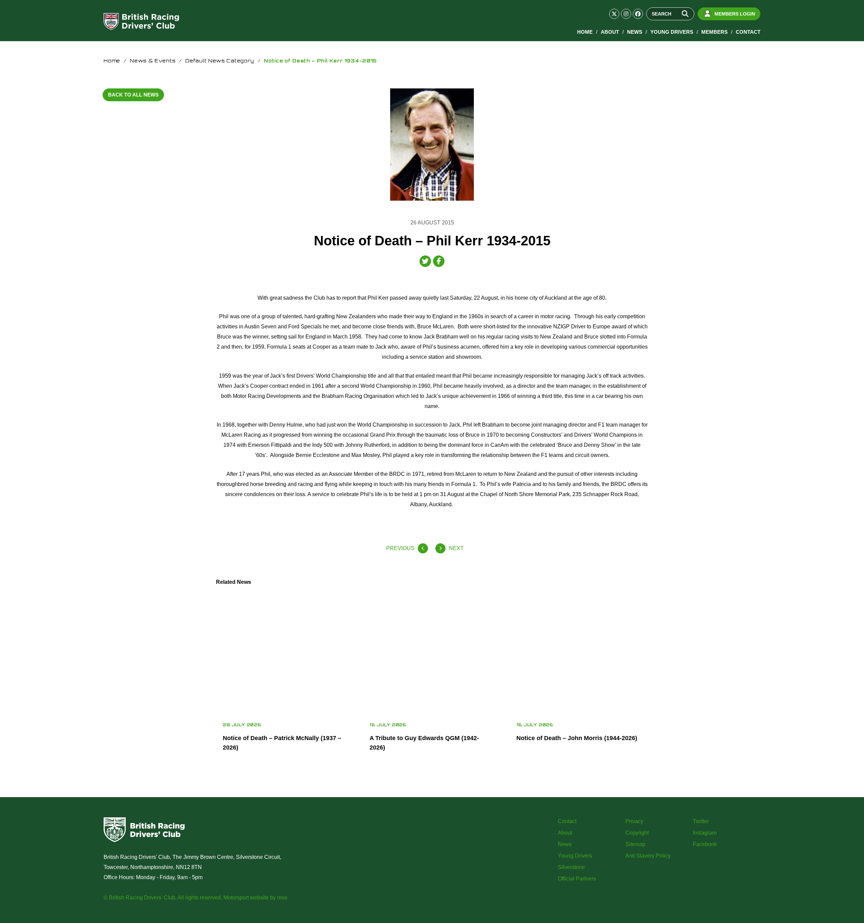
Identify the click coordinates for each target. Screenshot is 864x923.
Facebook (705, 844)
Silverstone (571, 867)
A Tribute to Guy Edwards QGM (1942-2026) (424, 743)
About (610, 32)
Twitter (701, 821)
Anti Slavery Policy (648, 856)
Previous (400, 548)
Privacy (634, 821)
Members (714, 32)
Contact (748, 32)
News (634, 32)
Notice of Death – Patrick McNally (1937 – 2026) (282, 743)
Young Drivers (671, 32)
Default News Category (219, 60)
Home (585, 32)
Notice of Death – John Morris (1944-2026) (576, 738)
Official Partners (577, 878)
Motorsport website (246, 897)
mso (282, 897)
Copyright (637, 833)
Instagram (705, 833)
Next (456, 548)
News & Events (153, 60)
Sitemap (635, 844)
